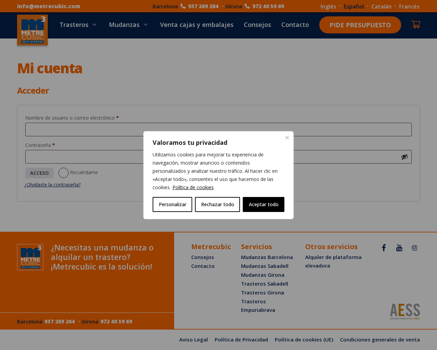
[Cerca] (287, 137)
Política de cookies (193, 187)
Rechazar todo (217, 204)
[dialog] (218, 175)
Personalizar (172, 204)
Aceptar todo (264, 204)
